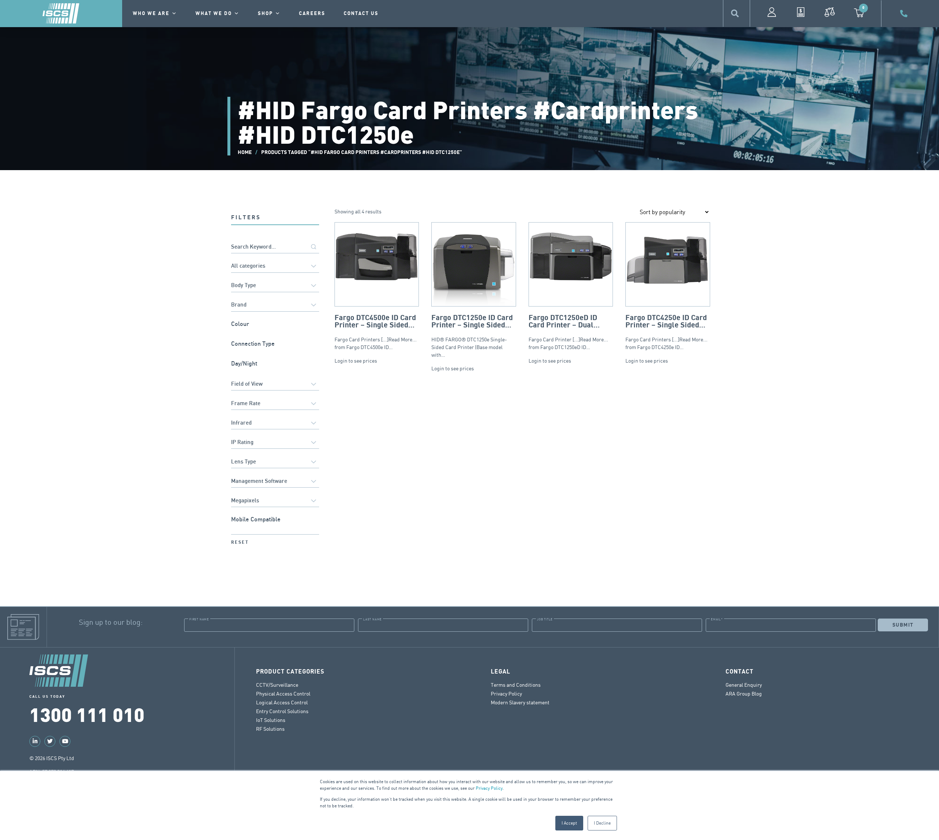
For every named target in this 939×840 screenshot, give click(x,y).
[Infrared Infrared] (275, 423)
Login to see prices (356, 360)
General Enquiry (744, 685)
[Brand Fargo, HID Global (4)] (275, 306)
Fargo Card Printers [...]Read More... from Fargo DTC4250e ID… (666, 332)
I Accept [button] (569, 823)
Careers (312, 13)
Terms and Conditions (516, 685)
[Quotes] (800, 12)
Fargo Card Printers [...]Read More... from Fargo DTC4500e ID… (376, 332)
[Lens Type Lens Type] (275, 462)
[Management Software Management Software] (275, 482)
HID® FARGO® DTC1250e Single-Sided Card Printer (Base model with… (472, 336)
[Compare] (830, 12)
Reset (240, 542)
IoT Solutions (270, 720)
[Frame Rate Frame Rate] (275, 404)
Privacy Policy (489, 788)
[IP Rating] (275, 443)
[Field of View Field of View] (275, 384)
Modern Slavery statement (520, 702)
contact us (361, 13)
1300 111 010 (87, 714)
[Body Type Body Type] (275, 286)
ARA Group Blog (744, 693)
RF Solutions (270, 729)
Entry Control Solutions (282, 711)
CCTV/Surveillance (277, 685)
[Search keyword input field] (275, 247)
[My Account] (772, 12)
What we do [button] (214, 13)
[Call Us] (904, 13)
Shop (265, 13)
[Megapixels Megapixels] (275, 501)
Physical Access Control (283, 693)
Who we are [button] (151, 13)
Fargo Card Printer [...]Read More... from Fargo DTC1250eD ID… (568, 332)
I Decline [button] (602, 823)
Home (245, 152)
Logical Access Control (282, 702)
